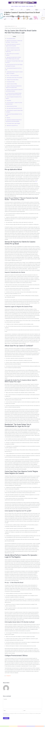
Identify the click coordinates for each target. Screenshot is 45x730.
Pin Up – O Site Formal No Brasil (13, 75)
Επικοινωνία (31, 6)
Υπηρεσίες (16, 6)
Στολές (19, 6)
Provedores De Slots (10, 81)
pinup (36, 181)
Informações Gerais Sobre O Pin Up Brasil (14, 77)
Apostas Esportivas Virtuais (12, 106)
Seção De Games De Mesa (12, 83)
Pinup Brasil (9, 100)
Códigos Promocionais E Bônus (12, 79)
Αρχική (12, 6)
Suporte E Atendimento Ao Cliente (13, 47)
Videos (27, 6)
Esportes (8, 117)
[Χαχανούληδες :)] (22, 3)
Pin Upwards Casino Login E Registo (13, 123)
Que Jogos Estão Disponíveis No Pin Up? (14, 108)
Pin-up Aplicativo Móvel (11, 38)
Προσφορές (23, 6)
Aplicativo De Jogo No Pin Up (12, 125)
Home (4, 16)
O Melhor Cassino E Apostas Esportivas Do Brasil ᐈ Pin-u (21, 16)
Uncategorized (8, 16)
